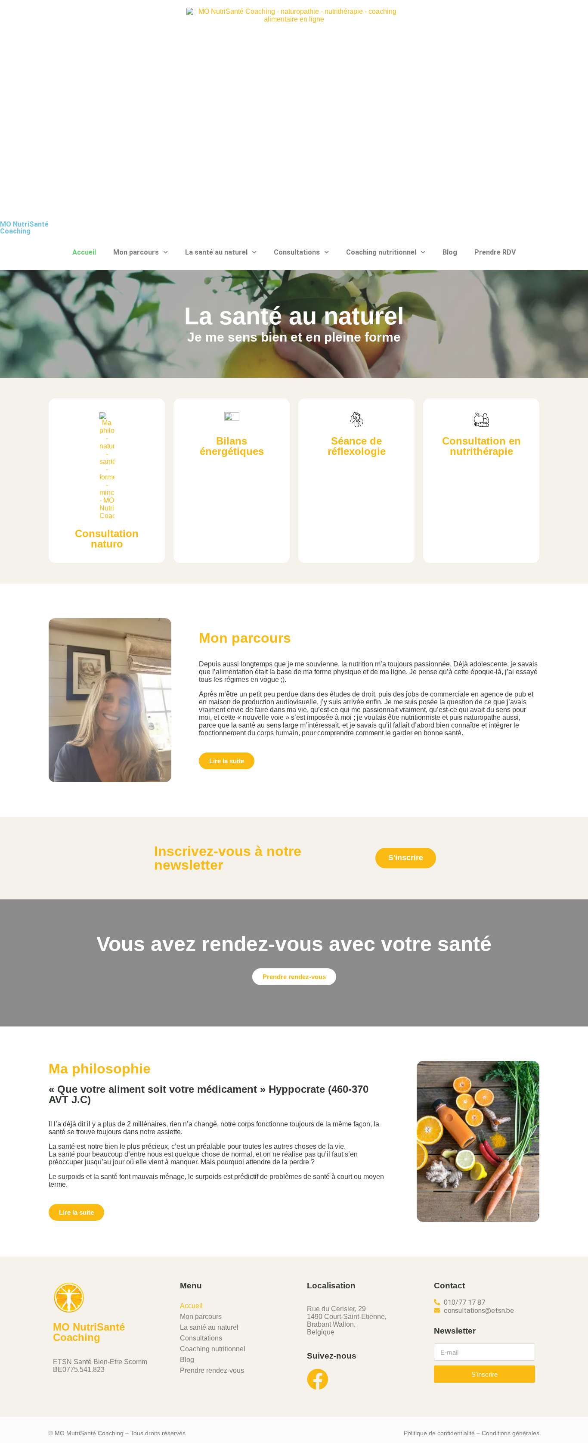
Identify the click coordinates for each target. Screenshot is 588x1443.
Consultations (297, 252)
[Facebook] (317, 1379)
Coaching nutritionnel (381, 252)
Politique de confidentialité (439, 1433)
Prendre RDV (495, 252)
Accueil (84, 252)
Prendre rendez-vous (212, 1370)
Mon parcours (136, 252)
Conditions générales (510, 1433)
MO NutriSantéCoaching (24, 227)
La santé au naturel (216, 252)
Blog (450, 252)
